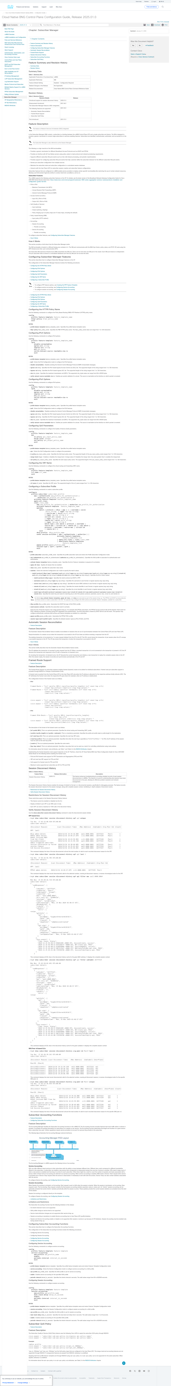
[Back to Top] (123, 1363)
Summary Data (34, 66)
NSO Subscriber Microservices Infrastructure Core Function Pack (14, 43)
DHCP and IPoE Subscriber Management (12, 65)
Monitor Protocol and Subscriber (14, 84)
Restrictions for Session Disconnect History (42, 789)
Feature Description (36, 45)
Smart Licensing (9, 47)
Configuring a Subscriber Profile (39, 280)
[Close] (50, 1377)
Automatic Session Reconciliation (40, 50)
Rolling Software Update (12, 94)
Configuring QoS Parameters (38, 274)
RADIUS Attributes (10, 105)
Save (148, 25)
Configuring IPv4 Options (37, 268)
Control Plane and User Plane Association (13, 60)
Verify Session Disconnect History (40, 792)
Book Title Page (9, 29)
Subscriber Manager (10, 97)
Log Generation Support (12, 81)
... (2, 12)
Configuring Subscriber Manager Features (42, 48)
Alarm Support (9, 50)
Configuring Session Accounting (65, 289)
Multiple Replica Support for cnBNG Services (15, 87)
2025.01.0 (23, 25)
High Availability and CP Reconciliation (11, 72)
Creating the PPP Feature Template (67, 285)
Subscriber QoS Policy (36, 59)
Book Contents (12, 25)
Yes (133, 45)
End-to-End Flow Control (12, 69)
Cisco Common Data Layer (12, 57)
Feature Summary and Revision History (41, 43)
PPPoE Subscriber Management (14, 91)
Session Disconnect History (38, 54)
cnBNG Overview (9, 34)
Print (166, 25)
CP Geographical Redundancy (13, 100)
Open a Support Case (138, 54)
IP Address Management (12, 76)
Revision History (35, 68)
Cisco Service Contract (146, 57)
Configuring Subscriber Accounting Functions (43, 1120)
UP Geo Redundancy (11, 102)
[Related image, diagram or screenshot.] (54, 1160)
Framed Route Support (37, 52)
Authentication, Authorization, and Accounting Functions (14, 53)
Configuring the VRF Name (38, 277)
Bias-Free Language (163, 21)
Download (157, 25)
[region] (26, 1380)
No (140, 45)
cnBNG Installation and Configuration (15, 37)
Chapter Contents (37, 39)
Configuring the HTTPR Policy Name (40, 265)
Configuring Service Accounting (65, 287)
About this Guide (9, 31)
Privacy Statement (8, 1382)
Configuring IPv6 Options (37, 271)
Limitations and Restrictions (38, 1199)
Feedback (150, 45)
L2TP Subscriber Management (13, 79)
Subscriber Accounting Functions (40, 57)
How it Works (34, 238)
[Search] (41, 24)
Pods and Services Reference (13, 40)
